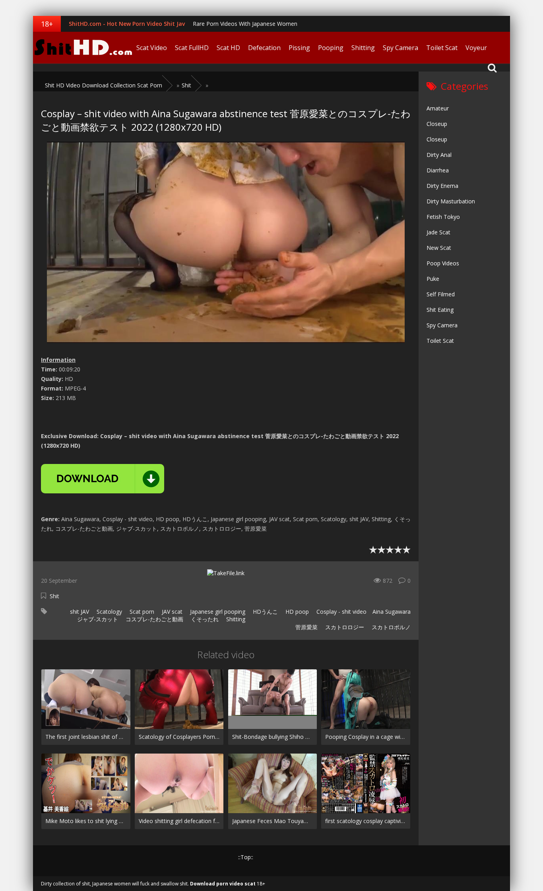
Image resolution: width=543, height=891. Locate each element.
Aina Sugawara (391, 611)
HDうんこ (264, 611)
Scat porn (141, 611)
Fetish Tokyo (443, 216)
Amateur (438, 108)
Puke (433, 278)
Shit (54, 596)
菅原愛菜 (306, 627)
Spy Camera (400, 47)
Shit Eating (440, 309)
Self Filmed (441, 294)
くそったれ (204, 619)
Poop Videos (443, 263)
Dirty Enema (442, 185)
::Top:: (245, 857)
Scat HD (228, 47)
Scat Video (151, 47)
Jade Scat (438, 232)
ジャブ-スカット (97, 619)
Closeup (437, 124)
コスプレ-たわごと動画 (153, 619)
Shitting (363, 47)
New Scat (439, 247)
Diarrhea (438, 170)
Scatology (108, 611)
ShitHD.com (82, 48)
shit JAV (78, 611)
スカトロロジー (344, 627)
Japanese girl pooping (216, 611)
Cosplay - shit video (341, 611)
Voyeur (476, 47)
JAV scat (171, 611)
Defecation (264, 47)
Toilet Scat (442, 47)
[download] (102, 478)
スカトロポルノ (390, 627)
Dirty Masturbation (451, 201)
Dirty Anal (439, 154)
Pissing (299, 47)
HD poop (296, 611)
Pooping (330, 47)
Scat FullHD (192, 47)
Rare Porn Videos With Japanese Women (245, 23)
